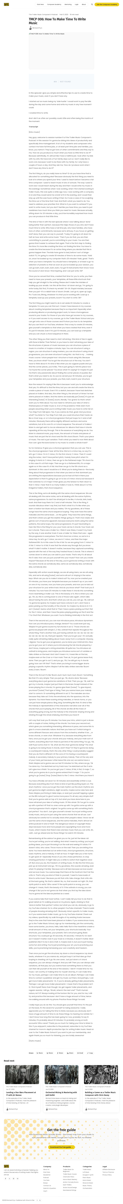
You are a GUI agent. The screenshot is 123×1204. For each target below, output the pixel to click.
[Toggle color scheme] (38, 1200)
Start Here (46, 1172)
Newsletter (46, 1175)
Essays (45, 1183)
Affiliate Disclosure (109, 1169)
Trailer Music (87, 1169)
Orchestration (87, 1188)
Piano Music (87, 1178)
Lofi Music (86, 1172)
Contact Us (47, 1186)
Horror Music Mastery (70, 1179)
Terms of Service (108, 1172)
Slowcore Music (88, 1183)
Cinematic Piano (68, 1177)
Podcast (46, 1178)
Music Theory (87, 1186)
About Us (46, 1169)
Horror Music (87, 1180)
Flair (33, 1200)
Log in (45, 1191)
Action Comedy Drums (70, 1182)
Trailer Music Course (70, 1174)
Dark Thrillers (67, 1185)
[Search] (92, 4)
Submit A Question (49, 1188)
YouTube (46, 1180)
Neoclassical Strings (69, 1190)
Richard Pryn (11, 1200)
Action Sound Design (70, 1187)
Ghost (28, 1200)
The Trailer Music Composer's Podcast (43, 14)
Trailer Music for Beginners (68, 1170)
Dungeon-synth (88, 1175)
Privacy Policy (107, 1175)
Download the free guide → (61, 1147)
